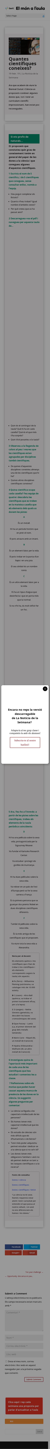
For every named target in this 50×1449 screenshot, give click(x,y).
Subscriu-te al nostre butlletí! (25, 742)
